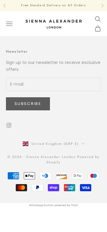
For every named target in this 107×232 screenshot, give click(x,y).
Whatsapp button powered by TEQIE (53, 205)
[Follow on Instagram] (9, 125)
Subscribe (28, 103)
